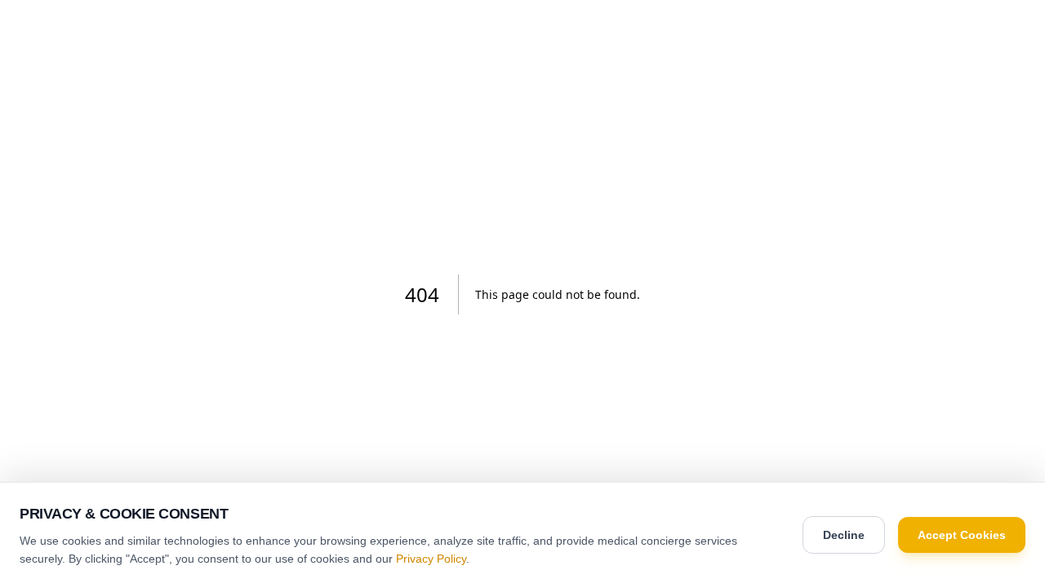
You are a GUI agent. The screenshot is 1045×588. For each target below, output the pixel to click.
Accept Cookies (962, 534)
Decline (844, 534)
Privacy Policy (431, 558)
